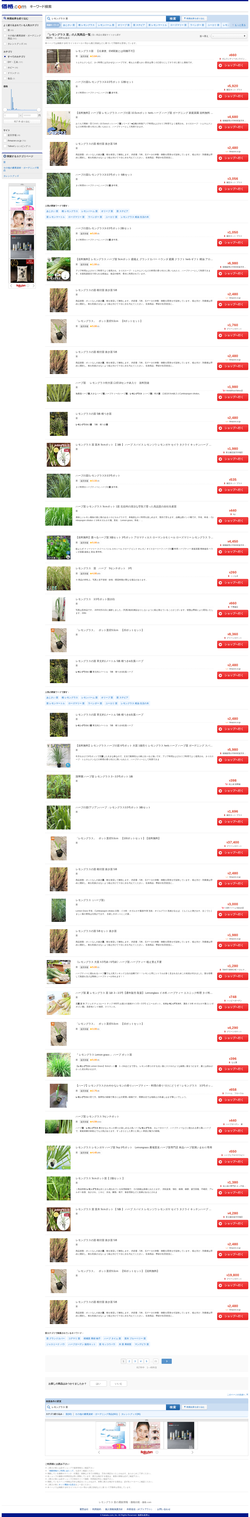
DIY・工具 (15, 62)
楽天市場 (14, 135)
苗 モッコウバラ (107, 1344)
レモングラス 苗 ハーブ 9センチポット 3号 (104, 568)
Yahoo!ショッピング (19, 146)
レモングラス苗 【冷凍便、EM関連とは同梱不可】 (106, 51)
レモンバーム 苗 (106, 25)
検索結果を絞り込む (195, 18)
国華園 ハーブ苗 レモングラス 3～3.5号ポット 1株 (104, 776)
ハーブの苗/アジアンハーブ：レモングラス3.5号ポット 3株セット (113, 807)
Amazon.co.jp (17, 140)
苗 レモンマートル (157, 25)
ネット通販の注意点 (67, 1485)
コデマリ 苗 (74, 1338)
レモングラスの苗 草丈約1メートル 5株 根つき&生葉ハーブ (109, 661)
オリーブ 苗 (124, 25)
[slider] (5, 110)
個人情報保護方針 (114, 1509)
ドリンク (13, 73)
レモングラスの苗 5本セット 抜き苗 (96, 931)
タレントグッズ (17, 44)
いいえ (118, 1383)
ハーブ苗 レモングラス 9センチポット (97, 1116)
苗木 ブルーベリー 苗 (135, 1338)
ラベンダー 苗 (197, 25)
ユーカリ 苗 (213, 25)
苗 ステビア (139, 25)
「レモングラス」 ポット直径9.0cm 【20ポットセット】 (110, 630)
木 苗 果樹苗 (125, 1344)
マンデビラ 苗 (142, 1344)
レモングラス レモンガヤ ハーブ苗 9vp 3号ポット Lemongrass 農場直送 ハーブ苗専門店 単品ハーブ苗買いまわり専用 (144, 1147)
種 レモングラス (86, 25)
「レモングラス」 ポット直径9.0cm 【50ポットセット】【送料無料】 (117, 1271)
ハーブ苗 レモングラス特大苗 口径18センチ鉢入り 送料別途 (112, 382)
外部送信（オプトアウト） (140, 1509)
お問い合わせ (163, 1509)
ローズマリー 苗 (178, 25)
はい (98, 1383)
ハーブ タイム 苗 (112, 1338)
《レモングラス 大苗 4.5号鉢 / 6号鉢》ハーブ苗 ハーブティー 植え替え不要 (119, 961)
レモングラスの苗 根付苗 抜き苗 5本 (96, 143)
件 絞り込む (22, 121)
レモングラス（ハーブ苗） (91, 900)
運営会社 (84, 1509)
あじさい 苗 (69, 25)
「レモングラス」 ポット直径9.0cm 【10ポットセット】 (110, 1023)
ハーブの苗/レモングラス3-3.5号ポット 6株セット (104, 174)
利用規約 (96, 1509)
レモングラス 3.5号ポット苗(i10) (95, 599)
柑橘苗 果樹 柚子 (92, 1338)
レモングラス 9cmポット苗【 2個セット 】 (100, 1178)
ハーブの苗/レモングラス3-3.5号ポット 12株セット (105, 81)
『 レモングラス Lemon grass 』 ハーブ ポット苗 (104, 1054)
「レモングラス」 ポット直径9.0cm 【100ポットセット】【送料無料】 (118, 838)
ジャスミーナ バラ (55, 1344)
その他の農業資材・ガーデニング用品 (24, 37)
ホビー (13, 67)
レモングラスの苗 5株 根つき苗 (94, 413)
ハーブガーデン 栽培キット (82, 1344)
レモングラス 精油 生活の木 (135, 217)
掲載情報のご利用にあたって (61, 1471)
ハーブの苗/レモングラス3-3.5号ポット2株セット (104, 228)
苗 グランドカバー (55, 1338)
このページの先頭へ (236, 1395)
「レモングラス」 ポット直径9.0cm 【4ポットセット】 (109, 321)
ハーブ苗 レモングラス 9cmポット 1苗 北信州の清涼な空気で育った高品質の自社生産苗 (126, 506)
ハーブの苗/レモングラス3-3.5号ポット (98, 475)
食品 (11, 78)
